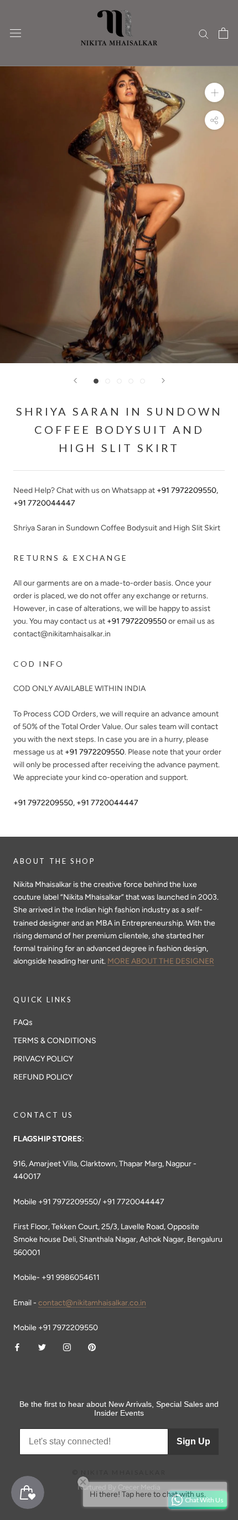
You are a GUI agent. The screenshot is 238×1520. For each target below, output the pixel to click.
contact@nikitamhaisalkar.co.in (92, 1303)
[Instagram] (67, 1346)
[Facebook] (17, 1346)
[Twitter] (42, 1346)
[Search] (204, 33)
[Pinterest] (92, 1346)
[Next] (163, 380)
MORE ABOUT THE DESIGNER (160, 961)
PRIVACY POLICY (43, 1059)
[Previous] (75, 380)
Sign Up (193, 1441)
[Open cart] (223, 33)
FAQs (23, 1022)
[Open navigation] (15, 33)
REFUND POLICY (43, 1077)
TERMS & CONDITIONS (54, 1040)
